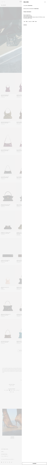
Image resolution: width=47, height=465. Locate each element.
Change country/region (27, 11)
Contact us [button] (25, 24)
